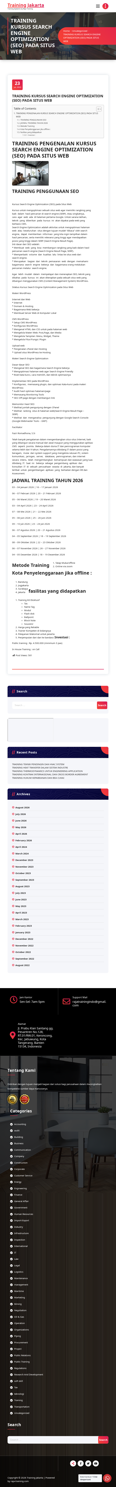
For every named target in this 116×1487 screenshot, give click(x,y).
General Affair (21, 1201)
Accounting (20, 1124)
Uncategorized (79, 30)
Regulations (20, 1368)
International (21, 1246)
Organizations (21, 1329)
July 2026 (20, 814)
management (21, 1284)
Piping (17, 1335)
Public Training (22, 1361)
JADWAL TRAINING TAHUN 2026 (34, 123)
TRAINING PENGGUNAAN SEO (33, 120)
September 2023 (24, 879)
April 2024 (21, 846)
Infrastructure (21, 1233)
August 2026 (22, 807)
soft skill (18, 1380)
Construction (20, 1162)
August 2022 (22, 965)
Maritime (19, 1291)
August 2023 (22, 886)
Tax (16, 1387)
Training (18, 1400)
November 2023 (24, 866)
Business (18, 1143)
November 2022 (24, 945)
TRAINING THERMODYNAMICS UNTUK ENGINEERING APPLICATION (47, 771)
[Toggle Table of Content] (97, 109)
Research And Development (28, 1374)
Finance (18, 1194)
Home (66, 30)
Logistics (18, 1271)
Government (20, 1207)
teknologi (19, 1393)
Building (18, 1136)
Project (17, 1348)
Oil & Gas (19, 1316)
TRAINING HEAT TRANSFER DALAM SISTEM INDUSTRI (40, 767)
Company (19, 1156)
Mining (18, 1303)
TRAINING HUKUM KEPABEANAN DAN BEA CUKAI (38, 777)
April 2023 (21, 912)
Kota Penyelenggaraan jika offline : (35, 129)
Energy (17, 1181)
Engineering (20, 1188)
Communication (22, 1149)
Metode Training (27, 126)
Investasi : (32, 135)
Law (16, 1258)
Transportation (21, 1406)
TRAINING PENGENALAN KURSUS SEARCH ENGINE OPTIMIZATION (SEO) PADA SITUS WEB (57, 115)
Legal (17, 1265)
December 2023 (24, 859)
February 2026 (23, 840)
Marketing (19, 1297)
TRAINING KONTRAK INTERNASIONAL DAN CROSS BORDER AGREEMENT (50, 774)
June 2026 (21, 820)
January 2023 (22, 932)
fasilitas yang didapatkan (31, 132)
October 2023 (23, 873)
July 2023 (20, 892)
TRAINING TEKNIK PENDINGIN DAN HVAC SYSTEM (38, 764)
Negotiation (20, 1310)
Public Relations (22, 1355)
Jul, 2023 (17, 85)
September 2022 (24, 958)
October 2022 (23, 952)
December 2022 (24, 938)
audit (16, 1130)
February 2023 (23, 925)
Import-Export (21, 1220)
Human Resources (23, 1213)
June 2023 (21, 899)
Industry (18, 1226)
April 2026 (21, 833)
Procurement (21, 1342)
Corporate (19, 1168)
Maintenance (21, 1278)
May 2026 (20, 827)
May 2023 (20, 906)
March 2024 (22, 853)
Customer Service (23, 1175)
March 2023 (22, 919)
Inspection (19, 1239)
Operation (19, 1323)
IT (15, 1252)
